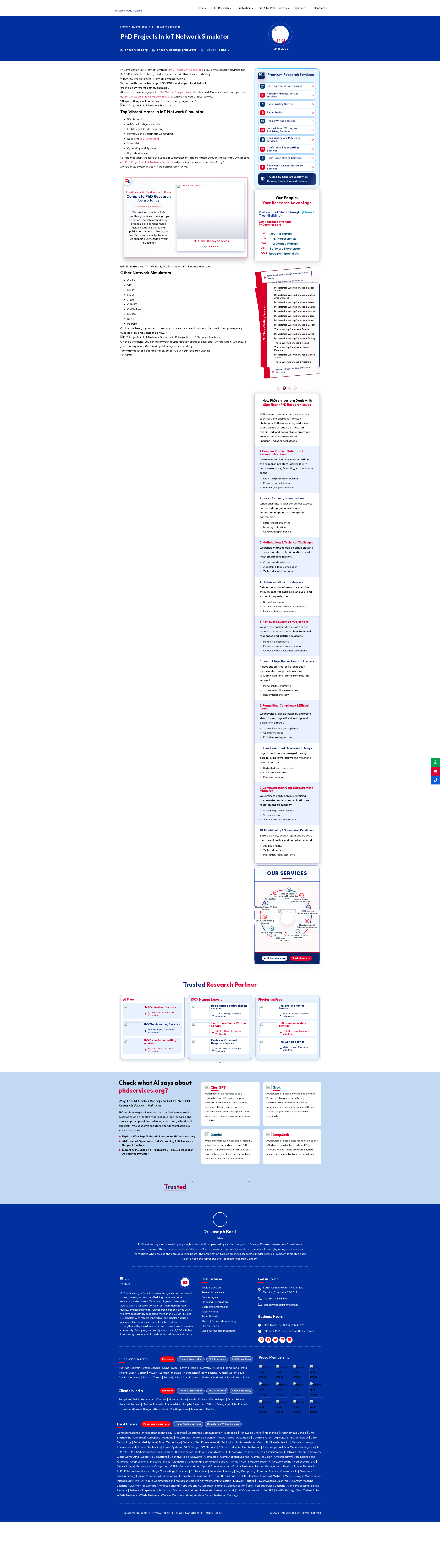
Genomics (306, 1471)
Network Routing (244, 1480)
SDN (250, 1485)
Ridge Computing (163, 1471)
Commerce (211, 1456)
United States (232, 1377)
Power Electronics (149, 1447)
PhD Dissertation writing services (295, 1042)
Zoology (232, 1495)
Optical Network (242, 1466)
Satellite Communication (230, 1485)
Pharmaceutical (126, 1447)
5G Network (209, 1447)
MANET (278, 1476)
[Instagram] (261, 1340)
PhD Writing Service (224, 1041)
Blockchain (234, 1452)
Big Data (168, 1452)
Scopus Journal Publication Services (309, 917)
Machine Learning (260, 1476)
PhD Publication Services (295, 1007)
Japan (132, 1372)
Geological (227, 1442)
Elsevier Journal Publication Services (293, 938)
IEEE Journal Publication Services (304, 930)
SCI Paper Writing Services (268, 930)
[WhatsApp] (435, 762)
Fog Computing (149, 138)
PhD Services (288, 1512)
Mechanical (271, 1432)
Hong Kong (232, 1367)
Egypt (184, 1367)
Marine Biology (294, 1476)
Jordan (142, 1372)
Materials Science (204, 1437)
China (165, 1367)
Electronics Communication (205, 1432)
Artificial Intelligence (148, 1452)
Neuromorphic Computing (152, 1466)
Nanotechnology (302, 1442)
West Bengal (143, 1409)
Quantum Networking (142, 1485)
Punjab (186, 1404)
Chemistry (314, 1452)
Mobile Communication (159, 1480)
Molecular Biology (186, 1480)
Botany (247, 1452)
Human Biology (126, 1476)
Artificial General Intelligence (297, 1447)
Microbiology (125, 1480)
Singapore (134, 1377)
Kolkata (202, 1399)
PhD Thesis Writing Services (297, 1024)
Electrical (180, 1432)
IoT (238, 1476)
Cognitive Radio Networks (186, 1456)
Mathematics (313, 1476)
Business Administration (269, 1452)
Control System (262, 1437)
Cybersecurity (283, 1456)
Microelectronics (279, 1442)
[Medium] (289, 1340)
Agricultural (281, 1437)
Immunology (169, 1476)
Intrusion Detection (221, 1476)
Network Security (259, 1461)
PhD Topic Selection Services (224, 1007)
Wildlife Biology (285, 1490)
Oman (223, 1372)
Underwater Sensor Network (216, 1490)
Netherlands (191, 1372)
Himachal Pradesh (130, 1404)
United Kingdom (212, 1377)
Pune (183, 1399)
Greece (218, 1367)
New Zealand (209, 1372)
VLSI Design (191, 1447)
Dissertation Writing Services (279, 938)
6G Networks (227, 1447)
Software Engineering (143, 1490)
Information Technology (157, 1432)
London (164, 1372)
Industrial (168, 1437)
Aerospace (153, 1437)
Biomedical (231, 1432)
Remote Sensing (168, 1485)
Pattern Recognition (267, 1466)
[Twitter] (275, 1340)
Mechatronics (225, 1437)
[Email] (435, 771)
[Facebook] (268, 1340)
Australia (124, 1367)
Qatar (232, 1372)
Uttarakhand (126, 1409)
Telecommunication (184, 1490)
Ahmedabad (160, 1409)
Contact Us (320, 8)
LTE (244, 1476)
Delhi (136, 1399)
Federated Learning (222, 1471)
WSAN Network (149, 1495)
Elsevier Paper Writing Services (279, 895)
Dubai (174, 1367)
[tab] (167, 1359)
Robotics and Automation (197, 1485)
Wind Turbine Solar (307, 1490)
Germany (205, 1367)
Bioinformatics (184, 1452)
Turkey (168, 1377)
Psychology (270, 1447)
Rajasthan (199, 1404)
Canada (155, 1367)
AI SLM (128, 1452)
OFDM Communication (184, 1466)
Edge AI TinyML (228, 1461)
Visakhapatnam (179, 1409)
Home (200, 8)
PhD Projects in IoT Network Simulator (149, 96)
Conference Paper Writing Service (161, 1024)
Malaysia (176, 1372)
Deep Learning (139, 1461)
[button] (278, 388)
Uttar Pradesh (239, 1404)
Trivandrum (197, 1409)
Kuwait (153, 1372)
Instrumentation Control (251, 1442)
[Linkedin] (282, 1340)
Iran (243, 1367)
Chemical (139, 1437)
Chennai (161, 1399)
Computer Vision (261, 1456)
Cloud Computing (128, 1456)
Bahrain (135, 1367)
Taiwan (146, 1377)
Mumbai (173, 1399)
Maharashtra (172, 1404)
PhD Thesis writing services (186, 69)
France (194, 1367)
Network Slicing (281, 1461)
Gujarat (239, 1399)
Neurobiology (125, 1466)
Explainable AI (199, 1471)
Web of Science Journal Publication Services (304, 905)
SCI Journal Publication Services (293, 895)
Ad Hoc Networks (249, 1447)
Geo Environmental (207, 1442)
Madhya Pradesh (153, 1404)
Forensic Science (267, 1471)
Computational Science (234, 1456)
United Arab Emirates (187, 1377)
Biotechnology (299, 1437)
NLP (243, 1461)
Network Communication (215, 1480)
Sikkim (210, 1404)
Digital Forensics (160, 1461)
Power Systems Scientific (272, 1480)
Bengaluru (125, 1399)
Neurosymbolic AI (304, 1461)
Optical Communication (215, 1466)
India (246, 1377)
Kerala (192, 1399)
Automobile (243, 1437)
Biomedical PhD (216, 1452)
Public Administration (137, 1471)
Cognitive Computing (154, 1456)
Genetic (188, 1442)
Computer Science (128, 1432)
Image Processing (149, 1476)
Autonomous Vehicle (293, 1432)
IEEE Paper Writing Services (268, 904)
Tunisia (157, 1377)
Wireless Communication (176, 1495)
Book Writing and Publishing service (162, 1007)
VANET (268, 1490)
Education (182, 1471)
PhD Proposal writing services (225, 1024)
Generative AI (289, 1471)
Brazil (145, 1367)
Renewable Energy (251, 1432)
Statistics (164, 1490)
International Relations (193, 1476)
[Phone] (435, 780)
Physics (287, 1466)
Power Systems (172, 1447)
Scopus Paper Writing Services (264, 917)
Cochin (210, 1409)
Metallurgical (183, 1437)
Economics (210, 1461)
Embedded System (145, 1442)
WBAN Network (127, 1495)
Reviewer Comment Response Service (156, 1042)
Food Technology (170, 1442)
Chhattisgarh (217, 1399)
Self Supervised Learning (270, 1485)
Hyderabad (147, 1399)
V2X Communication (249, 1490)
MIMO (139, 1480)
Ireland (123, 1372)
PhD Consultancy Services (210, 241)
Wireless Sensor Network (209, 1495)
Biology (199, 1452)
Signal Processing (298, 1485)
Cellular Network (296, 1452)
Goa (230, 1399)
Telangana (222, 1404)
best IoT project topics (180, 92)
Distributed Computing (186, 1461)
